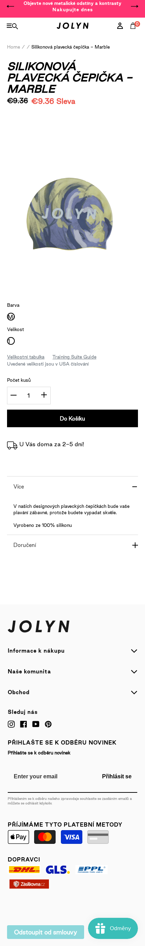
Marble (11, 317)
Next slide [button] (134, 6)
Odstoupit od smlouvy (45, 932)
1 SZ (11, 341)
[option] (72, 6)
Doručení (24, 545)
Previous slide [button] (10, 6)
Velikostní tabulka (25, 356)
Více (18, 487)
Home (13, 46)
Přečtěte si (30, 121)
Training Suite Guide (74, 356)
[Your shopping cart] (134, 33)
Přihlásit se (117, 776)
